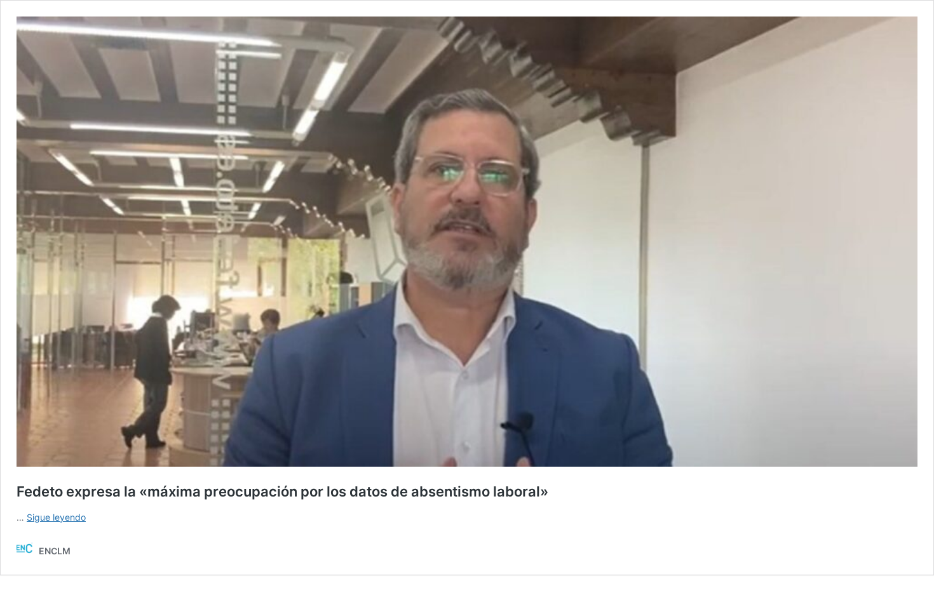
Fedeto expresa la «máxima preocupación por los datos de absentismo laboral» (282, 491)
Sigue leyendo (56, 517)
